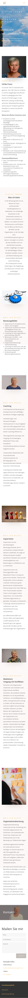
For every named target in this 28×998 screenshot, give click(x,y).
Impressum (5, 990)
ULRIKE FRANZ (12, 12)
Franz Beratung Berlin (9, 19)
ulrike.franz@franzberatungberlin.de (13, 968)
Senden (21, 955)
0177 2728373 (7, 974)
